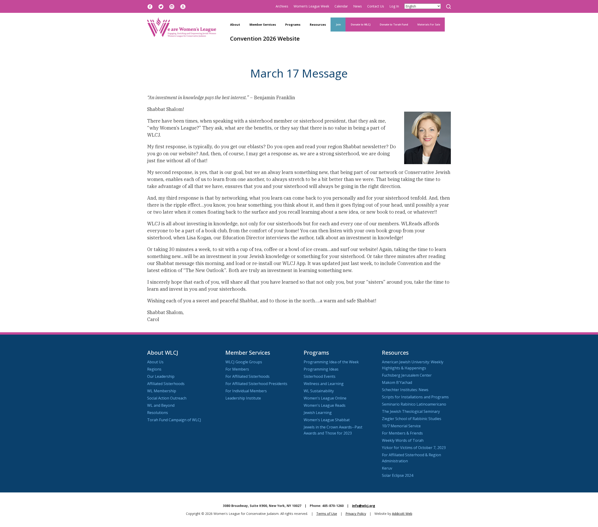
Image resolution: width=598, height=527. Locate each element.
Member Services (262, 24)
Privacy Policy (355, 513)
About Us (155, 361)
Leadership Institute (243, 398)
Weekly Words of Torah (403, 440)
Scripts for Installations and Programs (415, 397)
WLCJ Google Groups (243, 361)
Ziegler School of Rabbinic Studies (411, 418)
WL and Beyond (160, 405)
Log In (394, 6)
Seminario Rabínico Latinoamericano (414, 404)
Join (338, 24)
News (357, 6)
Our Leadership (160, 376)
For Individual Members (246, 390)
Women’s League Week (311, 6)
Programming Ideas (321, 369)
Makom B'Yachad (397, 382)
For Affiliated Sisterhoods (247, 376)
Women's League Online (325, 398)
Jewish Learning (318, 412)
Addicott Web (402, 513)
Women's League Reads (324, 405)
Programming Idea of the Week (331, 361)
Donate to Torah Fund (394, 24)
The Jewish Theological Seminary (411, 411)
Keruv (387, 468)
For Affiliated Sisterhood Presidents (256, 383)
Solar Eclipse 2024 (397, 475)
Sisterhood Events (319, 376)
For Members (237, 369)
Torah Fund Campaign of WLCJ (174, 419)
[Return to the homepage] (181, 27)
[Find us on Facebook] (150, 6)
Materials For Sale (428, 24)
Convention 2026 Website (265, 38)
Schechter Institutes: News (405, 389)
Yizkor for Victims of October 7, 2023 (414, 447)
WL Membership (161, 390)
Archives (282, 6)
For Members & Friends (402, 433)
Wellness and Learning (324, 383)
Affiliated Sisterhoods (166, 383)
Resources (318, 24)
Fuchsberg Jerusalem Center (407, 375)
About (235, 24)
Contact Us (375, 6)
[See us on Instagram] (172, 6)
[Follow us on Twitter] (161, 6)
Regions (154, 369)
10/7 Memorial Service (401, 425)
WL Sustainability (319, 390)
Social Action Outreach (166, 398)
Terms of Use (326, 513)
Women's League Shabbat (327, 419)
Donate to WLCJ (360, 24)
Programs (292, 24)
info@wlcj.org (363, 505)
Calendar (341, 6)
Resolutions (157, 412)
